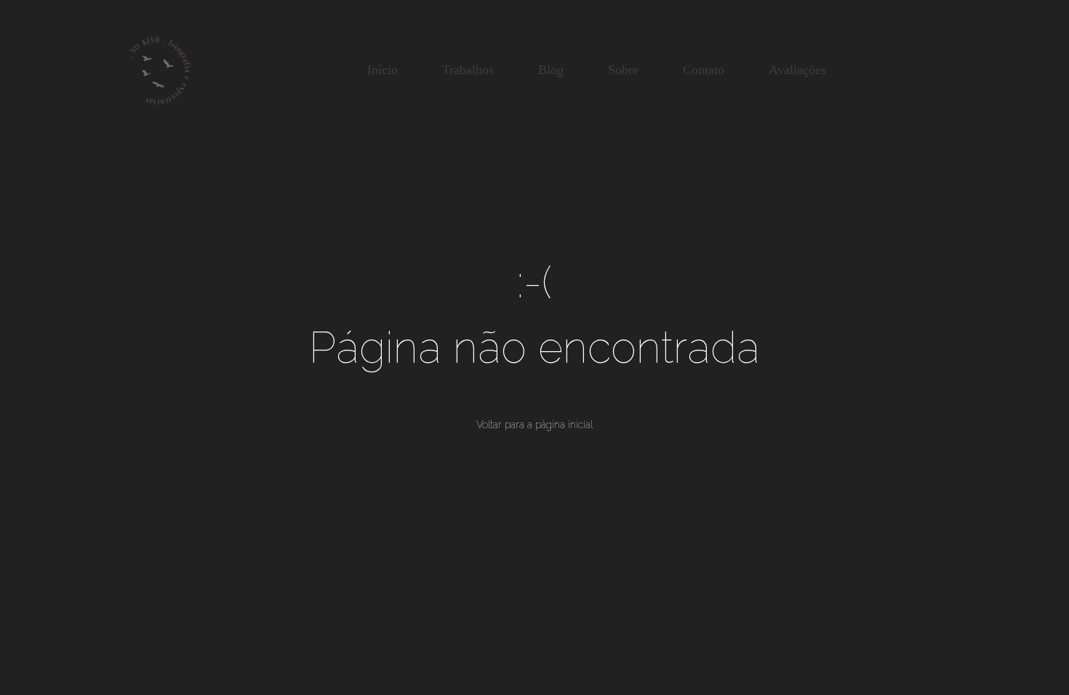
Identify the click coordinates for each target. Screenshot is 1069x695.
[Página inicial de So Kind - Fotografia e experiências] (160, 70)
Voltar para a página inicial (534, 424)
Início (382, 70)
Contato (703, 70)
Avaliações (797, 70)
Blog (551, 70)
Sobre (623, 70)
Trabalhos (468, 70)
